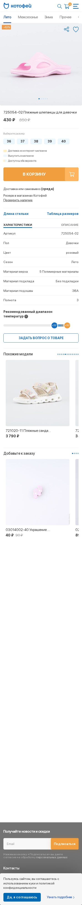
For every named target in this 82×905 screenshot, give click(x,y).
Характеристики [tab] (17, 225)
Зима (49, 17)
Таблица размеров (63, 214)
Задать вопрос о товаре (41, 338)
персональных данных (51, 857)
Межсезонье (28, 17)
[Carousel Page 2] (41, 98)
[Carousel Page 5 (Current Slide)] (65, 354)
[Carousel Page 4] (45, 98)
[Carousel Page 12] (78, 354)
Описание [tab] (70, 225)
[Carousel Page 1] (58, 354)
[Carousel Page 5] (47, 98)
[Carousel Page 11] (76, 354)
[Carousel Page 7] (68, 354)
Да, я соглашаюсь (22, 897)
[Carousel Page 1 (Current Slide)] (39, 98)
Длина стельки (15, 214)
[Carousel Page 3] (43, 98)
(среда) (28, 189)
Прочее (65, 17)
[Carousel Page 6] (67, 354)
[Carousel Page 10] (74, 354)
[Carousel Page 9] (72, 354)
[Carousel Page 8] (70, 354)
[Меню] (76, 6)
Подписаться (65, 844)
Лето (7, 17)
